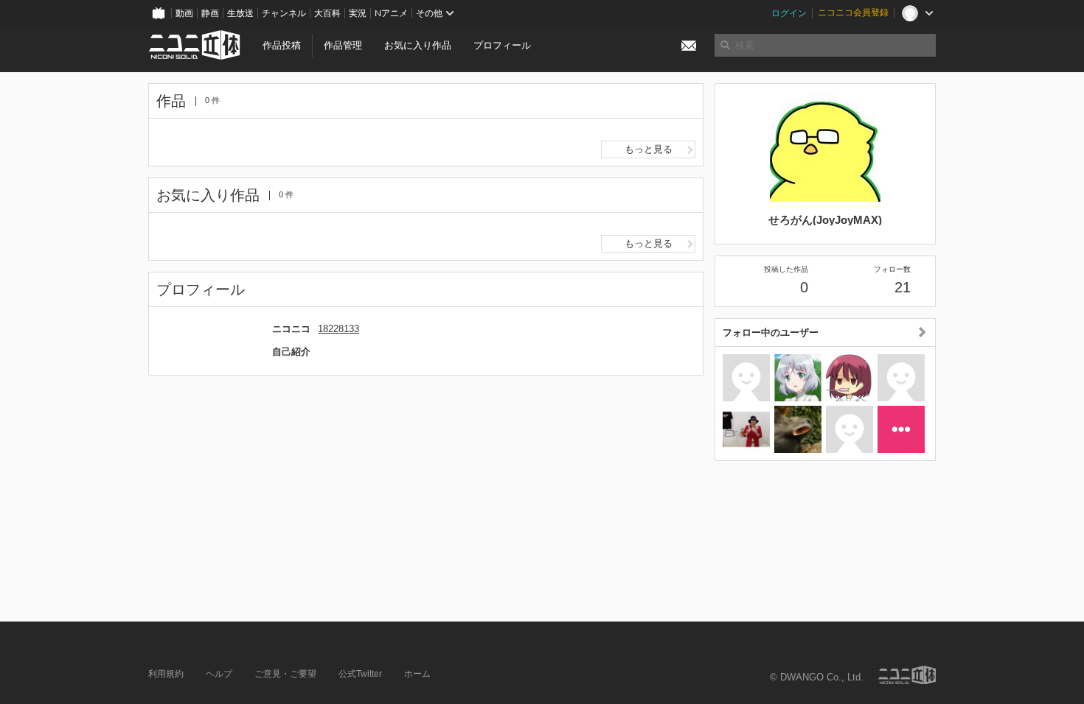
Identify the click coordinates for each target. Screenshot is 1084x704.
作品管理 (343, 45)
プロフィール (502, 45)
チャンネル (284, 13)
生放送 (240, 13)
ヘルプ (219, 674)
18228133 (338, 328)
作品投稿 (282, 45)
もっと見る (649, 149)
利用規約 (166, 674)
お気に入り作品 (417, 45)
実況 (357, 13)
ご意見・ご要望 (285, 674)
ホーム (417, 674)
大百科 (327, 13)
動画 (184, 13)
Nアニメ (391, 13)
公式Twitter (360, 674)
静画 (210, 13)
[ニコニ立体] (907, 675)
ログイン (789, 13)
